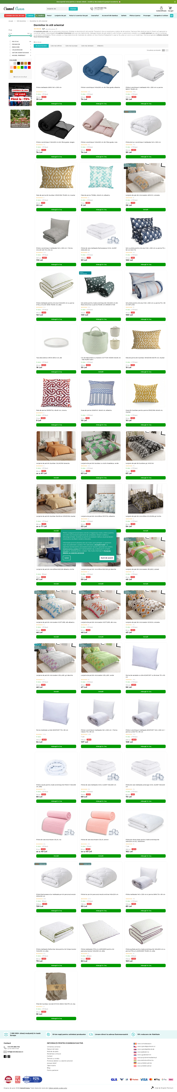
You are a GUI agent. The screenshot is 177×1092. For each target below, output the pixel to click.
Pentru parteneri (52, 1070)
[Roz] (11, 68)
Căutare (73, 9)
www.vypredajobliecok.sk (145, 1049)
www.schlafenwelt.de (144, 1063)
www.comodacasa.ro (144, 1043)
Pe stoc (21, 41)
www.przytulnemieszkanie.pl (147, 1057)
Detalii (145, 209)
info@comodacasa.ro (15, 1052)
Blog (48, 1068)
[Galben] (18, 68)
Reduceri (21, 47)
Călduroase (21, 50)
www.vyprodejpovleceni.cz (146, 1046)
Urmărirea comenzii (53, 1047)
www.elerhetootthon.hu (145, 1060)
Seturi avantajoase (21, 52)
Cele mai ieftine (56, 46)
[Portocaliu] (15, 68)
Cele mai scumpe (71, 46)
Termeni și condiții (53, 1058)
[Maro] (22, 63)
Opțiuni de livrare (52, 1049)
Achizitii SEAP (51, 1063)
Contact (49, 1056)
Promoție (21, 44)
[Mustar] (11, 72)
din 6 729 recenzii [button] (50, 29)
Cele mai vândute (87, 46)
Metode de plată (52, 1051)
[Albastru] (26, 68)
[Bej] (26, 63)
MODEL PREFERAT (21, 55)
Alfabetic (100, 46)
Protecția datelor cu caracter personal (60, 1061)
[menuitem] (15, 15)
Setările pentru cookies (71, 549)
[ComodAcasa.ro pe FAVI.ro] (8, 1079)
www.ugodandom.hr (144, 1055)
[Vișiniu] (29, 63)
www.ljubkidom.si (143, 1052)
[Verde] (22, 68)
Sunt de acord (107, 558)
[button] (56, 29)
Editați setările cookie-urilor (58, 1088)
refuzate (66, 551)
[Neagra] (18, 63)
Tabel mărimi (51, 1065)
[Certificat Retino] (32, 1079)
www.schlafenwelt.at (144, 1066)
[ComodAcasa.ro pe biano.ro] (17, 1079)
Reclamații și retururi (54, 1054)
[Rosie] (29, 68)
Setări (66, 558)
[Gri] (15, 63)
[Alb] (11, 63)
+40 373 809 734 (13, 1047)
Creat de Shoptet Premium (164, 1088)
